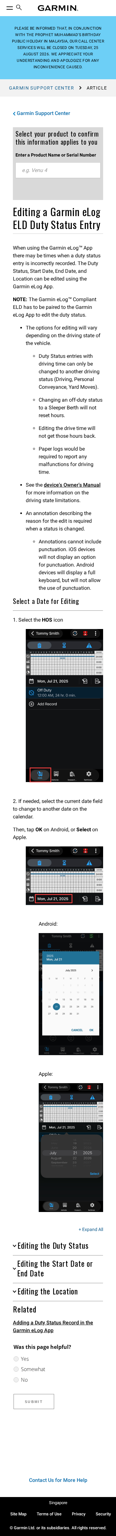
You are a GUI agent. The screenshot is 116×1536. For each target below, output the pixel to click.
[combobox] (58, 170)
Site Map (18, 1514)
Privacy (78, 1514)
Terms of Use (49, 1514)
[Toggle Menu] (4, 6)
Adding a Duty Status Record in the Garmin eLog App (53, 1326)
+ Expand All (91, 1229)
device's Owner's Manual (72, 485)
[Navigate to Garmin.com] (58, 8)
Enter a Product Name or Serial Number (55, 154)
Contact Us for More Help (58, 1480)
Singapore (58, 1502)
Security (103, 1514)
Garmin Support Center (41, 88)
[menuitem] (19, 8)
